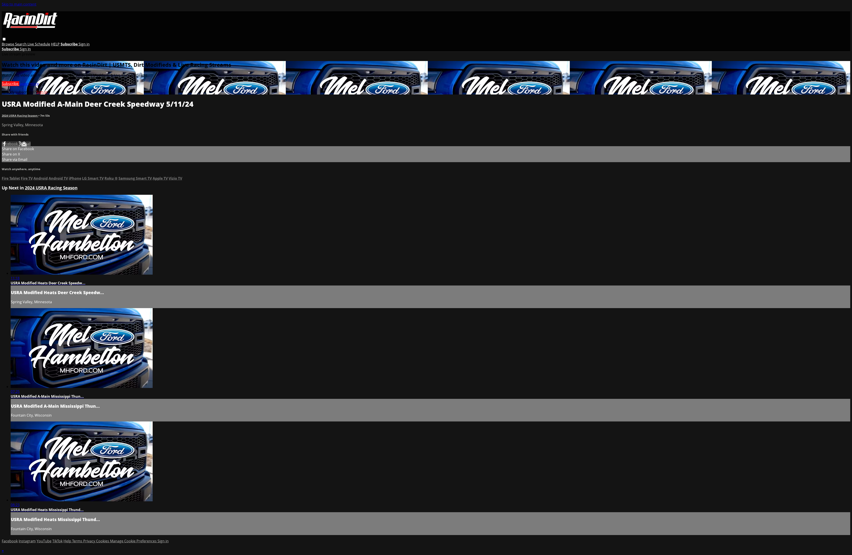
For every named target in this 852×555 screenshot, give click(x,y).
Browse (8, 44)
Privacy (89, 541)
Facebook (10, 143)
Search (21, 44)
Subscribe (10, 83)
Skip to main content (19, 4)
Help (67, 541)
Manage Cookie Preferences (134, 541)
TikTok (57, 541)
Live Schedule (39, 44)
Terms (77, 541)
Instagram (27, 541)
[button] (4, 39)
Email (26, 143)
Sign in (84, 44)
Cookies (103, 541)
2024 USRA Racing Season (20, 116)
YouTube (44, 541)
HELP (55, 44)
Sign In (25, 49)
